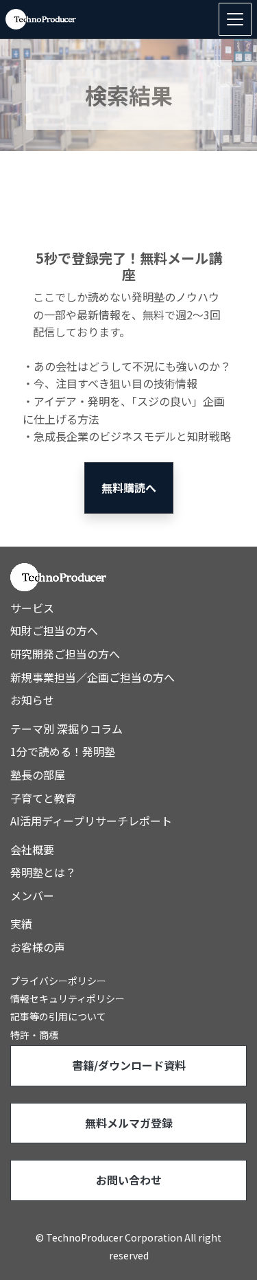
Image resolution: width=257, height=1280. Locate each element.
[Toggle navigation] (235, 19)
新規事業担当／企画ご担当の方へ (92, 677)
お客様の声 (37, 947)
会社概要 (32, 849)
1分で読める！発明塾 (62, 751)
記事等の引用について (58, 1016)
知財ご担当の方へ (54, 630)
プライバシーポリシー (58, 980)
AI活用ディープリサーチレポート (91, 820)
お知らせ (32, 700)
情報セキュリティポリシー (67, 998)
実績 (21, 923)
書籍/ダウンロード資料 (129, 1065)
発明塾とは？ (43, 872)
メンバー (32, 895)
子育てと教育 (43, 798)
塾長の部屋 (37, 774)
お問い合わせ (129, 1180)
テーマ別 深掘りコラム (66, 728)
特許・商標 (34, 1035)
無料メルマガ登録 (129, 1123)
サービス (32, 607)
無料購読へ (128, 487)
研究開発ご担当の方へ (65, 653)
